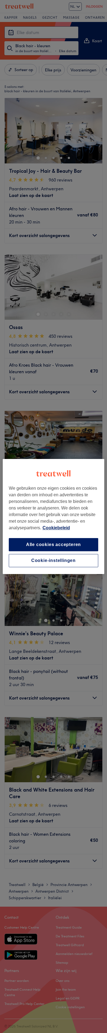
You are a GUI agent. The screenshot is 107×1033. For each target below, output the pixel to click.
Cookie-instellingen (53, 560)
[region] (54, 516)
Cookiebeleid (56, 527)
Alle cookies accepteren (53, 544)
